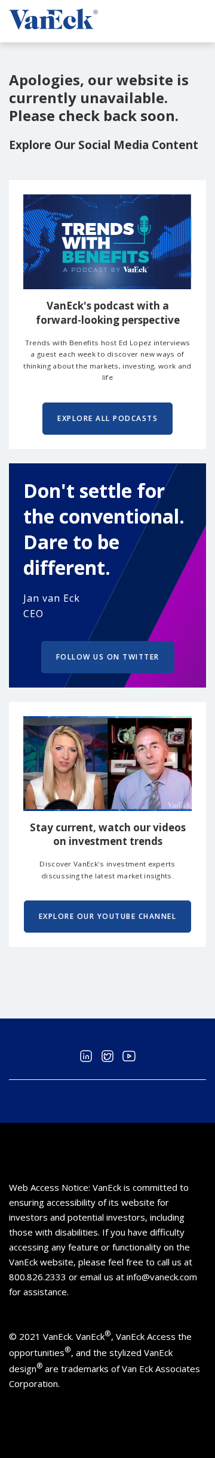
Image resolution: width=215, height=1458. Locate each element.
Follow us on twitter (107, 657)
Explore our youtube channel (108, 916)
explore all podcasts (107, 418)
